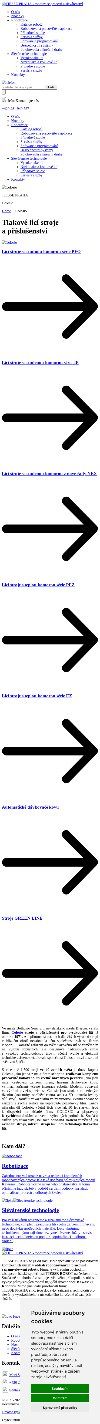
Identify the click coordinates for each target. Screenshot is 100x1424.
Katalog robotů (31, 24)
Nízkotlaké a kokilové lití (38, 62)
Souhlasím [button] (60, 1388)
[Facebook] (17, 1316)
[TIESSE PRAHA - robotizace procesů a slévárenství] (42, 4)
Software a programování (39, 41)
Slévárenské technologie (29, 54)
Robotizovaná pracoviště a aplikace (46, 28)
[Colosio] (9, 242)
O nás (15, 12)
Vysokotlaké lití (31, 58)
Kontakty (18, 75)
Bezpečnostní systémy (36, 45)
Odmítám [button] (60, 1398)
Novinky (17, 16)
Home (6, 211)
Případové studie (32, 33)
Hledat (51, 87)
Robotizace (19, 20)
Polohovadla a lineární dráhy (41, 49)
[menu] (4, 97)
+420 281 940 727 (15, 109)
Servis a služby (31, 37)
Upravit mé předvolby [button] (60, 1408)
